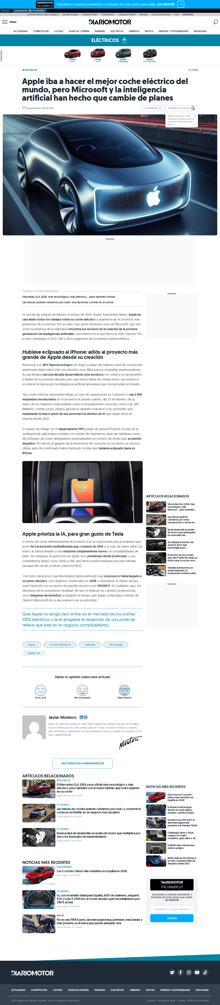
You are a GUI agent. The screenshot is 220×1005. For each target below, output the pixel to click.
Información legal (166, 1000)
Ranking (100, 31)
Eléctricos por (20, 11)
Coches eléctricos (161, 14)
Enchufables (65, 867)
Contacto (151, 1000)
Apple (31, 644)
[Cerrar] (195, 115)
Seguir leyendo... (64, 734)
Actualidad (21, 31)
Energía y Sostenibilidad (173, 31)
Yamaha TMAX (89, 14)
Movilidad (200, 31)
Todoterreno (108, 14)
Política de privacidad (198, 1000)
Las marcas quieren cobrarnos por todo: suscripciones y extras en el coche (67, 302)
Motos (149, 31)
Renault (143, 14)
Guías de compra (79, 31)
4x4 (177, 14)
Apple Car (34, 653)
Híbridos (134, 31)
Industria (90, 644)
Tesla (53, 339)
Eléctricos (117, 31)
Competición (41, 31)
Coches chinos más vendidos (43, 14)
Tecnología (115, 644)
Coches (58, 31)
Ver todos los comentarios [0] (82, 763)
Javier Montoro (33, 108)
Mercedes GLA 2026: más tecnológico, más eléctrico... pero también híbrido (69, 296)
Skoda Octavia (70, 14)
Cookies (181, 1000)
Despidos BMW (127, 14)
